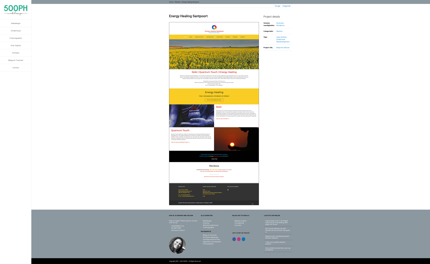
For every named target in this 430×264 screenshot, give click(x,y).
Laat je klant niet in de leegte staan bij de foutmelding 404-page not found (276, 222)
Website (279, 31)
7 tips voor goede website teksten (275, 243)
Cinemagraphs (208, 227)
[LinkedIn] (243, 239)
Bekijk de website (282, 47)
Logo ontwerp (281, 37)
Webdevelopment (283, 42)
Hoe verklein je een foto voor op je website (277, 249)
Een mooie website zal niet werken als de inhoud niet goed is (277, 230)
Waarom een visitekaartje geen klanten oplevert (277, 237)
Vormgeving (239, 223)
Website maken (240, 221)
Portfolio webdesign (211, 237)
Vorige (277, 6)
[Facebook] (234, 239)
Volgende (286, 6)
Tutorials (237, 225)
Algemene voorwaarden (212, 242)
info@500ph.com (177, 226)
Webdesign (207, 221)
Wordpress (280, 25)
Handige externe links (211, 239)
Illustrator (280, 23)
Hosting (206, 223)
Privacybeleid (208, 244)
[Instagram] (239, 239)
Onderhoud (280, 39)
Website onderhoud (210, 225)
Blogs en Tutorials (210, 235)
